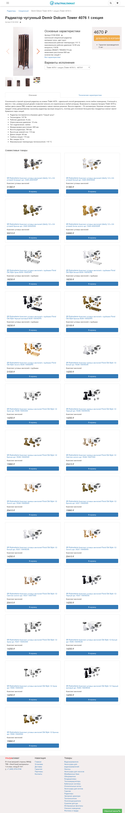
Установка (39, 764)
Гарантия (38, 769)
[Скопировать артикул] (20, 22)
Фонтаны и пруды (71, 810)
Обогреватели (70, 776)
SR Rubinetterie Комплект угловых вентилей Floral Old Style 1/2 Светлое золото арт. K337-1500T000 (32, 594)
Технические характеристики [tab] (90, 95)
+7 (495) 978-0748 (14, 769)
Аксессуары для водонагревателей (71, 765)
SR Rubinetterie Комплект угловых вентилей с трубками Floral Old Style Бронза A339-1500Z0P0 (90, 317)
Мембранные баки (71, 774)
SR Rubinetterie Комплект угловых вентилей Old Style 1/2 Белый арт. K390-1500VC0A (91, 640)
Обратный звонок (111, 811)
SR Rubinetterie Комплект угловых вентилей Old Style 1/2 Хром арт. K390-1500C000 (32, 687)
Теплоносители (70, 798)
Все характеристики (52, 57)
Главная (38, 761)
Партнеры (39, 771)
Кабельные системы (72, 783)
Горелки (67, 791)
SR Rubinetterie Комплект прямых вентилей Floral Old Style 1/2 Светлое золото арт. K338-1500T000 (91, 456)
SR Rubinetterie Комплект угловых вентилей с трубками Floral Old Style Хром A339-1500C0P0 (31, 271)
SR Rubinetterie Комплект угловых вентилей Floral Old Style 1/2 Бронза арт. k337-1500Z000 (91, 502)
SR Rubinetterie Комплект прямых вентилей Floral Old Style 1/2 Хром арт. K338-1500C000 (32, 410)
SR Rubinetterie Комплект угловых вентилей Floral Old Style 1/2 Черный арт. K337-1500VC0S (91, 594)
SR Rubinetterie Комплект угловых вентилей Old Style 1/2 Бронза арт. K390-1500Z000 (32, 733)
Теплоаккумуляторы (72, 781)
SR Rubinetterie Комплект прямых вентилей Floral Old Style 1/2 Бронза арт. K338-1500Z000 (32, 456)
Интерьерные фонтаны (73, 805)
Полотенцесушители (72, 801)
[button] (38, 51)
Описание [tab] (33, 95)
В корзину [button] (33, 191)
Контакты (38, 774)
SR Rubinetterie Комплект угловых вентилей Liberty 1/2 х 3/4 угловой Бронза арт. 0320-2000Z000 (31, 225)
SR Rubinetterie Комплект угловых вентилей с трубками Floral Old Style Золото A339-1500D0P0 (31, 363)
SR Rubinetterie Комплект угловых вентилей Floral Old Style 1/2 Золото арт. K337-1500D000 (91, 548)
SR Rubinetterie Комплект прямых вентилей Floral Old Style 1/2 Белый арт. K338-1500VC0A (91, 363)
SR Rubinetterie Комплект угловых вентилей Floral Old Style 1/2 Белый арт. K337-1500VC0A (32, 548)
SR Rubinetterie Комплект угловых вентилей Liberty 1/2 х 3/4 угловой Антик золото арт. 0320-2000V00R (90, 225)
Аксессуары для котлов (73, 788)
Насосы (67, 769)
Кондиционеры (70, 779)
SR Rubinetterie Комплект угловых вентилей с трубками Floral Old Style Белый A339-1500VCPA (90, 271)
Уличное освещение (72, 808)
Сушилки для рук (71, 803)
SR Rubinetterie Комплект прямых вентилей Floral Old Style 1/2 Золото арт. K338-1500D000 (32, 502)
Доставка (38, 766)
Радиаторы (68, 793)
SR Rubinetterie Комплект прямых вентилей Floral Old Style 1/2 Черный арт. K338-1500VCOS (91, 410)
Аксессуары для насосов (74, 771)
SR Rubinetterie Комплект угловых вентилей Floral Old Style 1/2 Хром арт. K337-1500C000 (32, 640)
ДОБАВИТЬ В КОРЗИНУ (108, 38)
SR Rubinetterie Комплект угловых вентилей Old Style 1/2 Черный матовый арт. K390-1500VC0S (92, 687)
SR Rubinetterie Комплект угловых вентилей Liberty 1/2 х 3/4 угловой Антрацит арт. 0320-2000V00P (31, 179)
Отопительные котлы (72, 786)
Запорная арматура (72, 796)
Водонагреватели (71, 761)
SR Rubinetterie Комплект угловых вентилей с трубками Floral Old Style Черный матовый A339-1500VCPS (31, 317)
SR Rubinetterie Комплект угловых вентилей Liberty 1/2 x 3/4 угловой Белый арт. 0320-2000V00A (90, 179)
